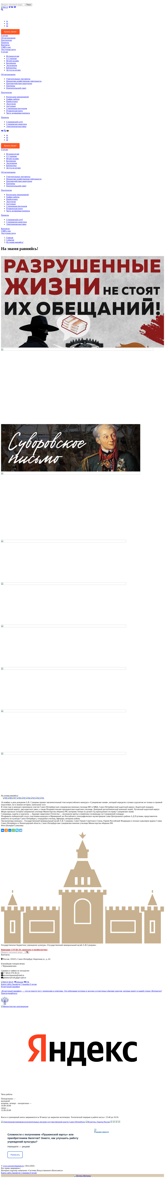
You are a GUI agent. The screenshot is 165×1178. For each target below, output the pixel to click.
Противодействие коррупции (19, 83)
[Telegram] (20, 830)
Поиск (28, 5)
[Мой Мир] (9, 830)
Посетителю (6, 40)
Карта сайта (6, 984)
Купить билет (10, 32)
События (10, 240)
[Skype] (17, 830)
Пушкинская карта (14, 111)
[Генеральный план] (114, 1122)
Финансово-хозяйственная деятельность (24, 81)
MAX (10, 982)
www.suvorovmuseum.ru (13, 1166)
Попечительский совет (16, 88)
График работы (12, 99)
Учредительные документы (18, 79)
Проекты (5, 42)
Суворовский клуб (14, 122)
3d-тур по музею (13, 70)
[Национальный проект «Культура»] (119, 1122)
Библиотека (11, 68)
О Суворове (11, 58)
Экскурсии (11, 104)
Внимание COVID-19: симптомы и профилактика (24, 950)
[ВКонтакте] (2, 830)
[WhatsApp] (13, 830)
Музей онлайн (12, 61)
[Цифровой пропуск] (117, 1122)
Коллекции (11, 63)
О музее (4, 35)
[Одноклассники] (6, 830)
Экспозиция (11, 65)
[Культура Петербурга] (111, 1122)
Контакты (5, 45)
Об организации (8, 38)
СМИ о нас (6, 47)
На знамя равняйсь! (14, 242)
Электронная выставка (16, 126)
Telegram (19, 982)
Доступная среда (8, 49)
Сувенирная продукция (16, 108)
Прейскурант (12, 101)
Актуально (11, 106)
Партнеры (10, 86)
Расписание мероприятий (17, 97)
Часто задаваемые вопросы (18, 113)
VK (27, 982)
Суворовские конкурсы (16, 124)
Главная (9, 238)
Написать (15, 1155)
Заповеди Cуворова (21, 984)
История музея (12, 56)
